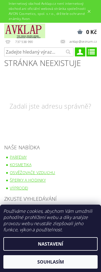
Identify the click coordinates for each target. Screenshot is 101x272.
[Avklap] (24, 30)
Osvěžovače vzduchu (32, 172)
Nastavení (50, 244)
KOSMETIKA (20, 164)
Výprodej (19, 188)
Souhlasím (50, 262)
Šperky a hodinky (28, 180)
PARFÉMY (18, 157)
